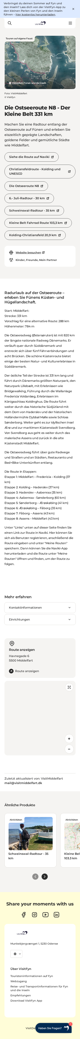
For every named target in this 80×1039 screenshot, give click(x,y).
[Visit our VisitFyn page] (23, 914)
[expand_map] (69, 687)
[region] (40, 718)
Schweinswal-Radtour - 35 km (32, 210)
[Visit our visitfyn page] (34, 914)
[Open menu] (70, 23)
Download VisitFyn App (26, 1000)
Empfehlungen (20, 995)
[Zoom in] (69, 738)
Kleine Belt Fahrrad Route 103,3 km (36, 223)
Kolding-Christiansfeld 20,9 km (33, 235)
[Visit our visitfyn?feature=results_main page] (45, 914)
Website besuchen (28, 252)
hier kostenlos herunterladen (35, 14)
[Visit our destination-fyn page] (56, 914)
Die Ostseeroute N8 (24, 186)
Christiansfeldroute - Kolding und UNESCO (34, 171)
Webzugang (18, 981)
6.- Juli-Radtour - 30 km (27, 198)
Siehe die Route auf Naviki (29, 157)
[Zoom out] (69, 749)
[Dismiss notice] (73, 9)
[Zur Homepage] (40, 23)
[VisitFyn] (21, 933)
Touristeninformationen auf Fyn (31, 976)
